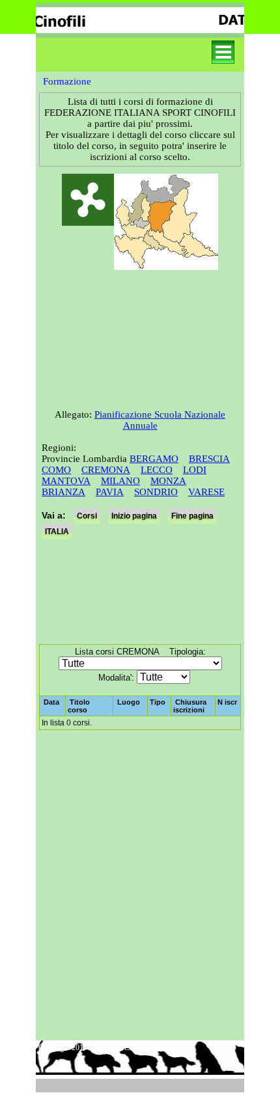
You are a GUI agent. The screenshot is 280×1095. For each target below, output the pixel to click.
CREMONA (105, 470)
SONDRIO (156, 492)
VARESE (206, 492)
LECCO (157, 470)
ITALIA (57, 531)
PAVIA (110, 492)
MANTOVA (66, 481)
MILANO (120, 481)
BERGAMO (154, 458)
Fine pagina (192, 515)
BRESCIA (209, 458)
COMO (56, 470)
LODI (194, 470)
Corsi (87, 515)
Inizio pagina (134, 515)
